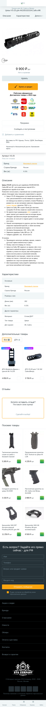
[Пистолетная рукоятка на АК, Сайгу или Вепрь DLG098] (34, 476)
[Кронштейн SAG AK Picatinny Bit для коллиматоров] (34, 513)
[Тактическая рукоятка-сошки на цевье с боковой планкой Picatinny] (11, 440)
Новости (5, 625)
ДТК (28, 212)
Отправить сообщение (23, 587)
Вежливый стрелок (30, 163)
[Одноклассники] (35, 689)
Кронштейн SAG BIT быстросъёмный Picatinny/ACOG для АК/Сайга (10, 528)
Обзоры (5, 632)
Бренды (5, 610)
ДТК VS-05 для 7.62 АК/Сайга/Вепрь (33, 370)
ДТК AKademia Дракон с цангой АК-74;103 (11, 370)
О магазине (7, 618)
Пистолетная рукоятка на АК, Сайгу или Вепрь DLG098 (34, 491)
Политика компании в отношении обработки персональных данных (23, 694)
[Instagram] (11, 689)
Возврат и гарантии (10, 654)
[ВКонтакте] (17, 689)
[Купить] (19, 461)
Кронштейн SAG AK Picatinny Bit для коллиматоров (32, 527)
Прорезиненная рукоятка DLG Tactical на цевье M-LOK (34, 454)
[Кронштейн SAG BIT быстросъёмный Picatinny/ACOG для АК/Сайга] (11, 513)
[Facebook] (29, 689)
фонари (14, 205)
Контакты (6, 647)
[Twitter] (23, 689)
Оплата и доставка (10, 640)
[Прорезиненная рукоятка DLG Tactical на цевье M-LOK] (34, 440)
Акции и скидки (8, 603)
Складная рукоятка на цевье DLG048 (10, 490)
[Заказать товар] (19, 378)
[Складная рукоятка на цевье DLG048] (11, 476)
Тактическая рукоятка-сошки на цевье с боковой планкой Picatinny (10, 455)
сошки (8, 205)
